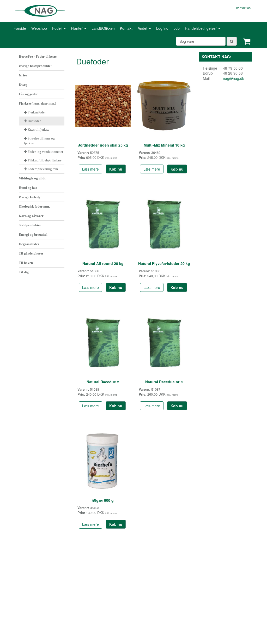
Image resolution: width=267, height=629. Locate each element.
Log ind (162, 28)
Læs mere (90, 169)
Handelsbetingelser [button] (201, 28)
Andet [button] (143, 28)
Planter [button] (77, 28)
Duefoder (34, 121)
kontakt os (243, 7)
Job (177, 28)
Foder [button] (57, 28)
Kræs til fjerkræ (38, 129)
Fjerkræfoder (37, 112)
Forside (20, 28)
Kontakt (126, 28)
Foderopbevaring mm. (43, 169)
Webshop (39, 28)
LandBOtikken (103, 28)
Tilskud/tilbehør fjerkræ (45, 160)
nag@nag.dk (233, 78)
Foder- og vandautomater (45, 152)
